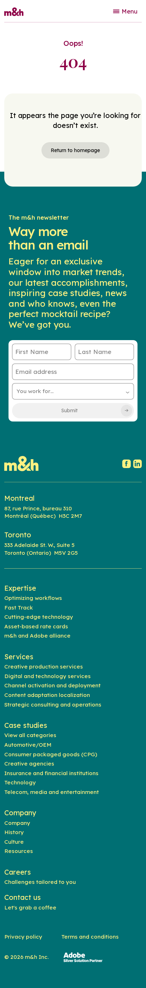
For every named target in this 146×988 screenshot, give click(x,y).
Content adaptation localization (47, 694)
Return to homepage (75, 150)
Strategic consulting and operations (52, 704)
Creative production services (43, 666)
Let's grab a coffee (30, 907)
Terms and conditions (90, 936)
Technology (20, 782)
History (14, 832)
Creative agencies (29, 763)
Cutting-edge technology (38, 616)
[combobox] (73, 391)
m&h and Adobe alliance (37, 635)
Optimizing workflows (33, 597)
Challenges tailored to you (40, 881)
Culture (14, 841)
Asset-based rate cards (36, 626)
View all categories (30, 735)
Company (17, 822)
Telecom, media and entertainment (51, 791)
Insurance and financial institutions (51, 773)
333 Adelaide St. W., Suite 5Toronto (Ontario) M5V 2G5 (41, 548)
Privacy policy (23, 936)
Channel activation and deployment (52, 685)
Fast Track (18, 607)
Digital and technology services (47, 676)
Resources (18, 850)
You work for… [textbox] (35, 390)
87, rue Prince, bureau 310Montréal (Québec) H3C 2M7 (43, 512)
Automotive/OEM (27, 744)
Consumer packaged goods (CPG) (50, 754)
